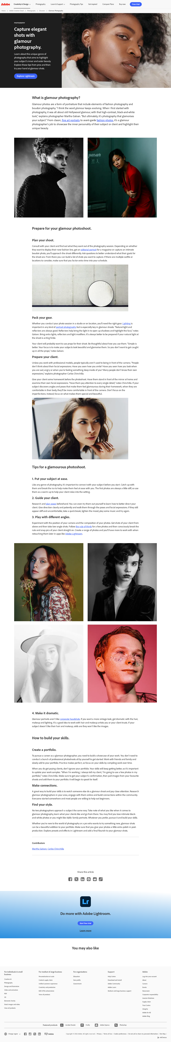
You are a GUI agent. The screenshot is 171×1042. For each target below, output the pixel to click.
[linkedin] (39, 1034)
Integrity (145, 1009)
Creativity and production (47, 987)
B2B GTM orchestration (46, 991)
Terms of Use (108, 1034)
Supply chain (146, 1002)
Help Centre (112, 976)
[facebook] (25, 1034)
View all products (10, 1008)
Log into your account (149, 976)
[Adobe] (5, 4)
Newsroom (146, 991)
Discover (42, 11)
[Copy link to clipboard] (101, 879)
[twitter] (34, 1034)
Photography (40, 4)
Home (4, 11)
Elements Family (9, 1001)
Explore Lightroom (26, 76)
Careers (144, 984)
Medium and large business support (119, 991)
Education (76, 976)
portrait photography (66, 327)
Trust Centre (146, 1005)
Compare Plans (108, 4)
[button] (12, 1034)
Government (77, 984)
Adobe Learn (112, 987)
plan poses (51, 503)
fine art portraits (71, 120)
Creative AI (7, 979)
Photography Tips (76, 4)
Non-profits (77, 980)
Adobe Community (114, 984)
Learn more (85, 930)
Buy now (122, 4)
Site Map (163, 1034)
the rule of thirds (84, 526)
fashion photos (105, 120)
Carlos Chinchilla (56, 848)
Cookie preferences (120, 1034)
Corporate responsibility (150, 994)
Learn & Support (57, 4)
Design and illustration (11, 986)
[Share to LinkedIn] (82, 879)
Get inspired (92, 4)
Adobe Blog (146, 1016)
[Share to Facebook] (70, 879)
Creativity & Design (21, 4)
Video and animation (11, 990)
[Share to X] (76, 879)
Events (144, 987)
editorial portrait (88, 249)
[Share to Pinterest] (89, 879)
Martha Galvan (39, 848)
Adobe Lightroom (73, 533)
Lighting (127, 323)
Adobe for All (146, 1013)
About (144, 980)
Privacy (99, 1034)
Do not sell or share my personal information (143, 1034)
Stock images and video (12, 1004)
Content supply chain (46, 980)
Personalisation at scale (46, 976)
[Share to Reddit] (95, 879)
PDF (5, 994)
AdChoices (163, 1037)
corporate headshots (70, 719)
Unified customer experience (48, 984)
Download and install (115, 980)
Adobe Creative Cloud (16, 11)
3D (5, 997)
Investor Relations (148, 998)
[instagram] (30, 1034)
